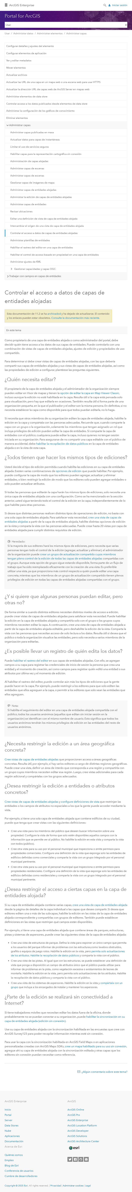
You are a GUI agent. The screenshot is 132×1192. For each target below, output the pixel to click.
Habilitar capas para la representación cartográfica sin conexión (45, 154)
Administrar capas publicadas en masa (32, 132)
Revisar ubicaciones (21, 211)
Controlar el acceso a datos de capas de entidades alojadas (44, 233)
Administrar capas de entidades (28, 204)
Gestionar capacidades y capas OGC (35, 269)
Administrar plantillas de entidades (30, 240)
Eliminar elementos (17, 118)
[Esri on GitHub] (80, 1159)
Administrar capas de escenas (27, 168)
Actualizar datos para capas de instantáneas (35, 139)
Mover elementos (16, 67)
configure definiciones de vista (80, 801)
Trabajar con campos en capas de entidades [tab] (35, 276)
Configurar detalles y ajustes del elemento (30, 46)
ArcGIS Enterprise (21, 5)
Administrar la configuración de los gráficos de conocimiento (40, 110)
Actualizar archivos (16, 74)
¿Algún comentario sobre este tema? (104, 1071)
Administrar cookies (73, 1185)
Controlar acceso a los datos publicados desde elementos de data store (46, 103)
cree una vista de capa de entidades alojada (100, 905)
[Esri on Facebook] (75, 1159)
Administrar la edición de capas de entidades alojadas (41, 197)
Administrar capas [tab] (19, 125)
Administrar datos (23, 33)
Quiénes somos (14, 1154)
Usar (7, 33)
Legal (88, 1185)
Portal (8, 1114)
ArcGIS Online (75, 1109)
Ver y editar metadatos (18, 60)
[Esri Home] (74, 1148)
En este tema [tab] (13, 330)
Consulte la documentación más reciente (75, 317)
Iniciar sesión (119, 5)
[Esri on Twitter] (69, 1159)
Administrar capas (76, 33)
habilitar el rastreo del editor (30, 660)
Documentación (14, 1141)
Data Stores (11, 1125)
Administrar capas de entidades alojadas (33, 189)
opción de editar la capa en (89, 393)
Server (8, 1120)
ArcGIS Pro (73, 1114)
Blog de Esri (12, 1165)
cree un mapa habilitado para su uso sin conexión (95, 1046)
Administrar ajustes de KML (25, 261)
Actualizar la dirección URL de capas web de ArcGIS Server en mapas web (48, 89)
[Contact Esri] (86, 1159)
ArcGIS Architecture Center (83, 1141)
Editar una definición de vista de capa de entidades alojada (43, 218)
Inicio (8, 1109)
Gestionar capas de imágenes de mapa (32, 182)
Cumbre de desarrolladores (21, 1176)
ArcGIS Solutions (77, 1136)
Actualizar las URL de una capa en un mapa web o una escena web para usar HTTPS (53, 82)
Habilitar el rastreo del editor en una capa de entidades (41, 247)
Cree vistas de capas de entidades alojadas (31, 759)
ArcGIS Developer (78, 1130)
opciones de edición (68, 471)
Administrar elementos (50, 33)
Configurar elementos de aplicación (26, 53)
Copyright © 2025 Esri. (16, 1185)
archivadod (54, 313)
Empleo (9, 1160)
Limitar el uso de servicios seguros (29, 146)
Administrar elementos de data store (26, 96)
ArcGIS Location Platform (82, 1125)
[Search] (105, 5)
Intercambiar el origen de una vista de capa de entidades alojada (47, 225)
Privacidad (55, 1185)
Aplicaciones (12, 1136)
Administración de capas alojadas (29, 161)
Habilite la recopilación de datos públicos (54, 955)
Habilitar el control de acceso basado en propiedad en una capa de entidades (54, 254)
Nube (8, 1130)
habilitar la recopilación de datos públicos (62, 443)
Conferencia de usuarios (19, 1170)
